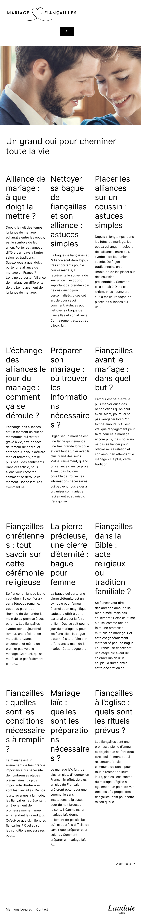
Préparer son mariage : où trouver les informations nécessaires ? (70, 387)
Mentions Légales (19, 909)
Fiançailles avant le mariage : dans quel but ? (114, 369)
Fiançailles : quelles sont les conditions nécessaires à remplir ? (25, 720)
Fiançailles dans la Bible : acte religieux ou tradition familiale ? (114, 559)
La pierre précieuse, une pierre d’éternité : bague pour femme (69, 554)
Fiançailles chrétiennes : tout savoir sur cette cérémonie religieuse (25, 554)
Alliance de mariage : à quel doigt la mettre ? (26, 197)
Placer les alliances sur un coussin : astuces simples (112, 202)
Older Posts (125, 863)
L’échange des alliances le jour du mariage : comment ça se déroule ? (26, 383)
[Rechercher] (67, 31)
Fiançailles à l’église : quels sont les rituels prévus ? (114, 711)
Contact (42, 909)
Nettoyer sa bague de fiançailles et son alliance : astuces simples (68, 211)
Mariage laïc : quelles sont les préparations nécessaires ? (70, 725)
